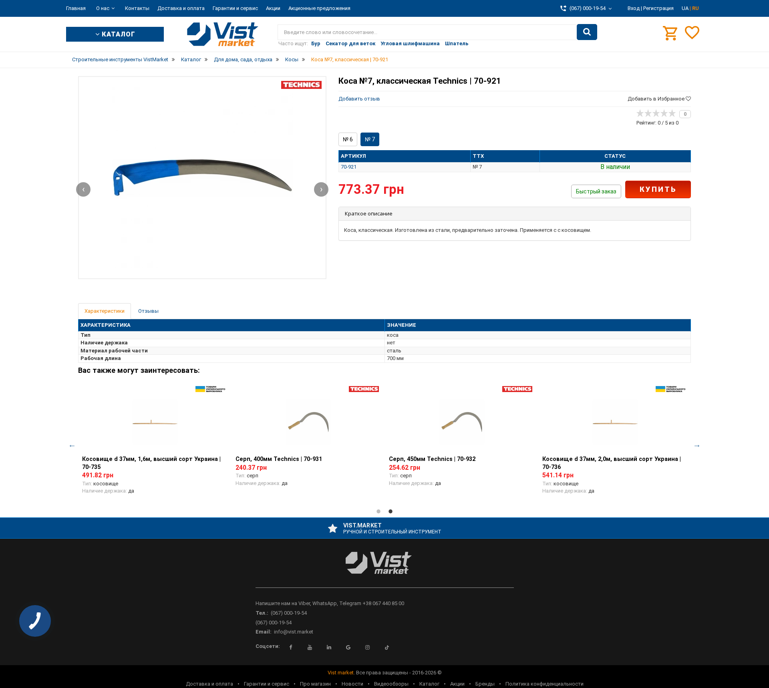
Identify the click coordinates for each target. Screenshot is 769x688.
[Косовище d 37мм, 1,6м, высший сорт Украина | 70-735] (154, 422)
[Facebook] (290, 647)
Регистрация (658, 8)
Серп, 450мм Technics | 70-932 (432, 459)
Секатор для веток (350, 43)
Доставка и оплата (181, 8)
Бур (315, 43)
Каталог (429, 684)
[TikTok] (387, 647)
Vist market (341, 673)
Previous (72, 445)
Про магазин (315, 684)
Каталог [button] (117, 34)
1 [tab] (378, 511)
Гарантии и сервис (235, 8)
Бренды (485, 684)
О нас (102, 8)
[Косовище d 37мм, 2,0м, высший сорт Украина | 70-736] (615, 422)
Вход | (635, 8)
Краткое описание (369, 213)
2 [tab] (391, 511)
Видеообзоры (391, 684)
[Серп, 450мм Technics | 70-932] (461, 422)
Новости (352, 684)
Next (697, 445)
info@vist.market (293, 632)
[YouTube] (310, 647)
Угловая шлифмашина (410, 43)
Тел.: (262, 613)
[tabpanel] (155, 444)
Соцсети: (268, 646)
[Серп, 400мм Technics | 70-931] (308, 422)
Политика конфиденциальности (544, 684)
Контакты (137, 8)
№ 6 (348, 139)
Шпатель (457, 43)
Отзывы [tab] (148, 311)
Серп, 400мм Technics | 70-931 (279, 459)
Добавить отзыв (359, 99)
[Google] (348, 647)
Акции (273, 8)
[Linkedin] (329, 647)
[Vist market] (385, 569)
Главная (76, 8)
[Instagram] (367, 647)
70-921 (348, 167)
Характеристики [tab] (105, 311)
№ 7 (370, 139)
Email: (264, 632)
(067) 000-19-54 (289, 613)
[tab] (514, 213)
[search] (587, 32)
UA (686, 8)
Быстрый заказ (596, 191)
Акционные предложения (319, 8)
